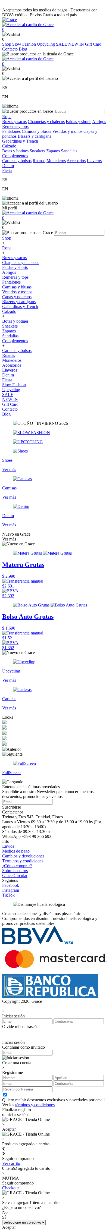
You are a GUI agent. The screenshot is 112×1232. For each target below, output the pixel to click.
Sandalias (69, 151)
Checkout (10, 1188)
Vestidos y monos (67, 131)
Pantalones (11, 131)
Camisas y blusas (36, 131)
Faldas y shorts (78, 121)
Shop (7, 44)
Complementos (15, 340)
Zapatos (53, 151)
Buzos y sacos (14, 121)
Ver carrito (11, 1163)
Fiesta (7, 380)
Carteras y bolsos (17, 160)
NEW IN (76, 44)
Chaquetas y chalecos (46, 121)
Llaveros (94, 160)
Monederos (56, 160)
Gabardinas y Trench (20, 141)
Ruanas (39, 160)
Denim (8, 375)
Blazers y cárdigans (34, 136)
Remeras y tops (15, 126)
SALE (62, 44)
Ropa (6, 248)
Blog (23, 49)
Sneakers (37, 151)
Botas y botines (15, 151)
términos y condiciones (35, 1104)
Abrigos (99, 121)
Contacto (10, 49)
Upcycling (46, 44)
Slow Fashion (24, 44)
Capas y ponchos (17, 296)
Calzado (9, 311)
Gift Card (93, 44)
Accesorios (76, 160)
